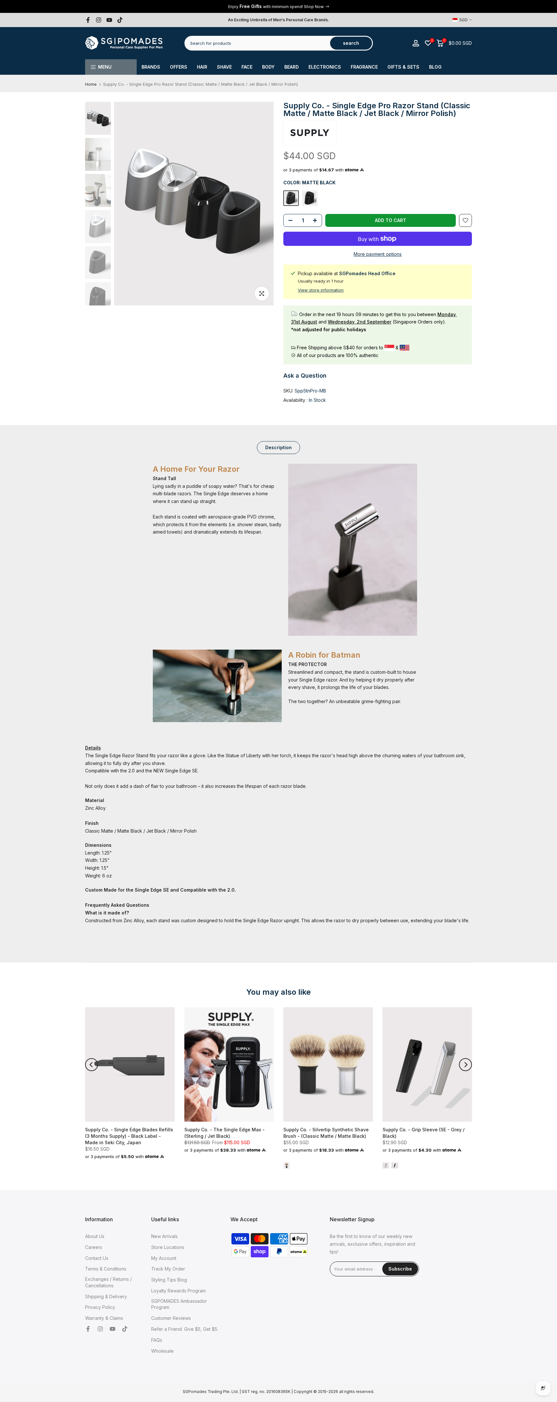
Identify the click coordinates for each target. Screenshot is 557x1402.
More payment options (378, 254)
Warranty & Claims (104, 1318)
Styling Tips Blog (169, 1279)
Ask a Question (305, 375)
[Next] (465, 1064)
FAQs (156, 1340)
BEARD (291, 67)
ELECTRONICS (324, 67)
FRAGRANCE (364, 67)
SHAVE (224, 67)
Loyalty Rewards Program (178, 1290)
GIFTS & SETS (403, 67)
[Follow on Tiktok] (120, 20)
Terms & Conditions (105, 1268)
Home (91, 84)
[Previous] (91, 1064)
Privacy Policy (100, 1307)
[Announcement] (278, 6)
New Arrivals (164, 1236)
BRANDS (151, 67)
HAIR (202, 67)
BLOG (435, 67)
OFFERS (178, 67)
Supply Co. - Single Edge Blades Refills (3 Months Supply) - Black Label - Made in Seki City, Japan (129, 1136)
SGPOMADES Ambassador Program (179, 1304)
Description (278, 447)
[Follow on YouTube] (109, 20)
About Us (94, 1236)
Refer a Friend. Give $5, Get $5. (184, 1329)
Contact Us (96, 1258)
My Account (163, 1258)
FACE (246, 67)
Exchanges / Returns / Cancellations (108, 1282)
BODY (268, 67)
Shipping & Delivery (106, 1296)
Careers (93, 1247)
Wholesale (162, 1351)
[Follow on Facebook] (88, 20)
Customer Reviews (171, 1318)
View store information (321, 290)
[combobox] (257, 43)
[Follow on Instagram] (99, 20)
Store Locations (167, 1247)
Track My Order (168, 1268)
